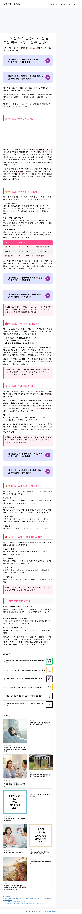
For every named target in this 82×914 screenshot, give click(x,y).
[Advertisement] (28, 21)
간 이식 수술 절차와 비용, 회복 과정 (14, 852)
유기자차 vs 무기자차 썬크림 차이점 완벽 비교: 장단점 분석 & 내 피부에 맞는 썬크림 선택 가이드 (15, 887)
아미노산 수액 (22, 898)
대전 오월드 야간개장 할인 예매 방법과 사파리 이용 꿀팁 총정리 (24, 696)
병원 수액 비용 (8, 898)
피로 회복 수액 (8, 900)
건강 (69, 4)
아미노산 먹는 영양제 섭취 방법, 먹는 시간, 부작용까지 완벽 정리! (28, 77)
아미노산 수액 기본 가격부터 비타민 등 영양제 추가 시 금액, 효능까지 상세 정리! (15, 749)
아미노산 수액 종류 (31, 898)
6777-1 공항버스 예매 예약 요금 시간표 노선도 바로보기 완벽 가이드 (25, 670)
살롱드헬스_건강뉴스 (12, 4)
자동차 (75, 4)
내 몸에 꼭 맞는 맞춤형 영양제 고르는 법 (15, 901)
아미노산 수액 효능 (41, 898)
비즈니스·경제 (53, 4)
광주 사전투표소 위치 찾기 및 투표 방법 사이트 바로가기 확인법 (24, 678)
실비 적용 (15, 898)
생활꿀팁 (62, 4)
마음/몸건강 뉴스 (9, 896)
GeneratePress (51, 911)
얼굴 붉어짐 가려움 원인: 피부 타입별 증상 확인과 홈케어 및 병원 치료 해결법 (14, 784)
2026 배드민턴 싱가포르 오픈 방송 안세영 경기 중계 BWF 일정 (24, 687)
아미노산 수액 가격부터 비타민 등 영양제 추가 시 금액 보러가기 (28, 60)
